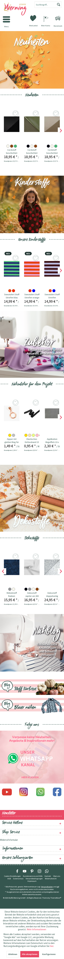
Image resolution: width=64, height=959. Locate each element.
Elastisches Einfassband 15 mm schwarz (32, 441)
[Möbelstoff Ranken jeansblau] (11, 567)
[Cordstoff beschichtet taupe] (52, 124)
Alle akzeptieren (29, 954)
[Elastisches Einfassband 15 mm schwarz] (32, 413)
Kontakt (48, 876)
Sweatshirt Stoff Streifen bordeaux (52, 296)
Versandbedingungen (34, 878)
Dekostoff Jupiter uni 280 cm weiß (32, 595)
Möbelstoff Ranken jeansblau (12, 595)
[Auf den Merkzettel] (15, 114)
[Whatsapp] (40, 792)
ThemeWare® (55, 898)
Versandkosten (47, 886)
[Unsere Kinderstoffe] (32, 204)
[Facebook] (57, 792)
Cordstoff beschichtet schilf (31, 151)
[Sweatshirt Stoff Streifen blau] (11, 269)
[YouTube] (24, 871)
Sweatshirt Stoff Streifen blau (11, 296)
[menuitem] (58, 18)
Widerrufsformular (9, 839)
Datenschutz (18, 878)
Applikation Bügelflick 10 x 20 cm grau (52, 441)
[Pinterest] (32, 871)
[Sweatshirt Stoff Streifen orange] (32, 269)
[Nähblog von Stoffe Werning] (32, 643)
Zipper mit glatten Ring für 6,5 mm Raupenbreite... (12, 441)
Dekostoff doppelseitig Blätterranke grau (52, 595)
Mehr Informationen (36, 929)
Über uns (56, 876)
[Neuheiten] (32, 60)
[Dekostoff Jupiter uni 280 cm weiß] (32, 567)
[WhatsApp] (47, 871)
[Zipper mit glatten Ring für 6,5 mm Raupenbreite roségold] (11, 413)
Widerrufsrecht (51, 878)
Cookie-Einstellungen (12, 876)
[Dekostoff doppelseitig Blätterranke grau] (52, 567)
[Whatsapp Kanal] (32, 757)
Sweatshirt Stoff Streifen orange (31, 296)
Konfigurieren (49, 954)
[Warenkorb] (57, 18)
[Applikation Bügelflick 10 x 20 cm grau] (52, 413)
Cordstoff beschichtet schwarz (11, 151)
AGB (9, 878)
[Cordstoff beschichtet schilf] (32, 124)
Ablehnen (12, 954)
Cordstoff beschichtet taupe (52, 151)
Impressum (32, 881)
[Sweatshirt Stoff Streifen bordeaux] (52, 269)
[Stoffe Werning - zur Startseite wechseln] (16, 9)
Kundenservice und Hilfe (32, 876)
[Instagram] (23, 792)
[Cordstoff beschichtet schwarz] (11, 124)
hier (51, 946)
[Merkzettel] (33, 18)
